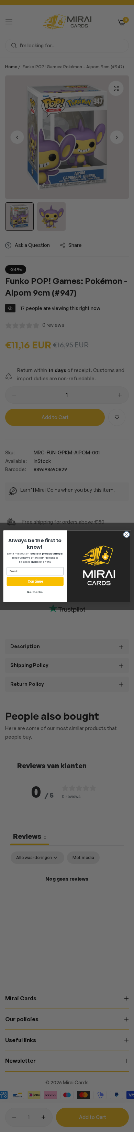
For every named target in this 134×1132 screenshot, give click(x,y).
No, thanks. (35, 592)
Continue (35, 581)
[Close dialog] (127, 534)
